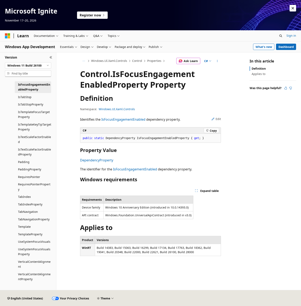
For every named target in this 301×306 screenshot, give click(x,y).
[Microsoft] (7, 36)
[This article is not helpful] (290, 88)
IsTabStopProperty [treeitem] (30, 104)
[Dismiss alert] (293, 8)
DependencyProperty (96, 160)
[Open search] (281, 36)
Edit (218, 119)
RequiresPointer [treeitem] (29, 177)
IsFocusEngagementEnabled (123, 119)
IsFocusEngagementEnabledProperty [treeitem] (34, 87)
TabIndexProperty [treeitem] (30, 204)
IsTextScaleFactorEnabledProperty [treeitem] (34, 151)
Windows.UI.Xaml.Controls (109, 61)
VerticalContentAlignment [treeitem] (34, 264)
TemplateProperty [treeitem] (30, 234)
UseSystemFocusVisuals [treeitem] (34, 242)
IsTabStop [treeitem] (25, 97)
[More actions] (217, 61)
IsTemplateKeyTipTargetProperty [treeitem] (34, 126)
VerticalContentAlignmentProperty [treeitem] (34, 276)
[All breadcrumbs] (83, 61)
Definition (259, 68)
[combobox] (28, 65)
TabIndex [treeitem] (24, 197)
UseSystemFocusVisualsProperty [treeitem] (34, 251)
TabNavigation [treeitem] (28, 212)
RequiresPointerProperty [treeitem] (34, 186)
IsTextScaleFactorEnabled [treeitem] (34, 139)
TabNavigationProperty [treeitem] (34, 219)
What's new (264, 47)
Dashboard (286, 47)
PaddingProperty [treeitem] (29, 169)
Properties (154, 61)
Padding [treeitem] (23, 162)
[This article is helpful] (285, 88)
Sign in (291, 35)
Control (137, 61)
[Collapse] (50, 57)
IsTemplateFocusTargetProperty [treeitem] (34, 114)
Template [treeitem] (24, 227)
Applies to (258, 74)
